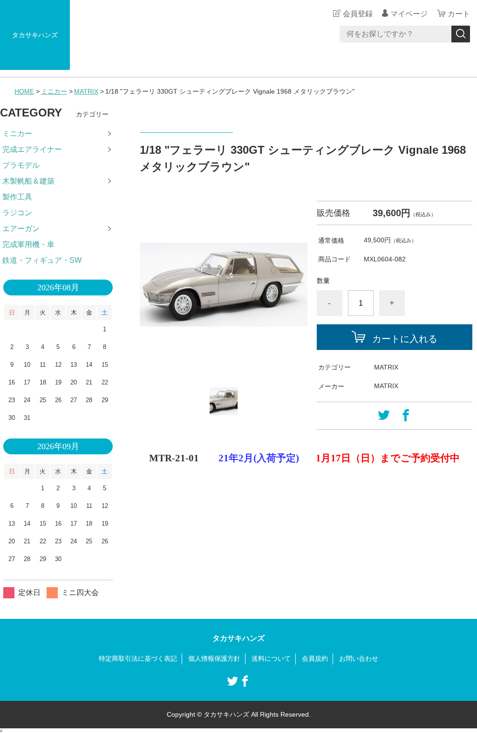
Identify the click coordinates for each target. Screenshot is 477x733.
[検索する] (460, 34)
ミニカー (54, 91)
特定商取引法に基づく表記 (138, 658)
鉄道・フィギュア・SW (42, 260)
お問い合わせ (358, 658)
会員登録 (358, 14)
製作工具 (17, 197)
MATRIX (86, 91)
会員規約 (315, 658)
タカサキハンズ (35, 35)
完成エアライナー (32, 149)
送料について (271, 658)
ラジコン (17, 213)
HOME (24, 91)
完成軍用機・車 (28, 244)
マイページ (409, 14)
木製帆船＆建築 (28, 181)
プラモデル (21, 165)
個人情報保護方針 (214, 658)
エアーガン (21, 229)
